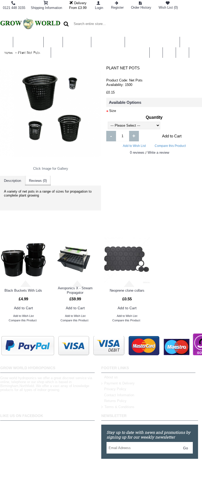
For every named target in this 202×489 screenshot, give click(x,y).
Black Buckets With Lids (23, 290)
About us (111, 377)
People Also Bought (151, 226)
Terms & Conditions (119, 407)
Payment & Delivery (119, 383)
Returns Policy (115, 401)
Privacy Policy (115, 389)
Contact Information (119, 395)
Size (112, 111)
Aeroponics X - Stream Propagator (75, 290)
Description (12, 181)
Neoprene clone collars (127, 290)
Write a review (158, 153)
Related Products (50, 226)
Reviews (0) (38, 181)
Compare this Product (170, 146)
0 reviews (137, 153)
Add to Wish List (134, 146)
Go (185, 448)
